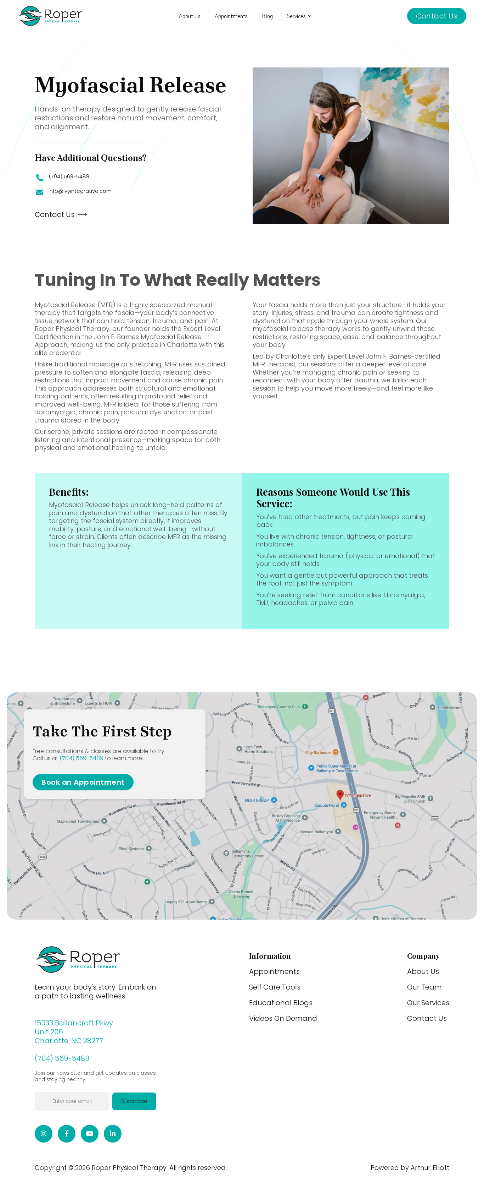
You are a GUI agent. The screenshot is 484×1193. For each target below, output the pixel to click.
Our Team (424, 987)
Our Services (428, 1003)
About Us (190, 16)
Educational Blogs (281, 1003)
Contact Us (436, 16)
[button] (299, 15)
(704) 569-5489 (69, 176)
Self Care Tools (274, 987)
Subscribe (134, 1101)
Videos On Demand (283, 1018)
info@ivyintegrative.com (80, 191)
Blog (267, 16)
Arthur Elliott (430, 1168)
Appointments (231, 16)
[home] (50, 16)
